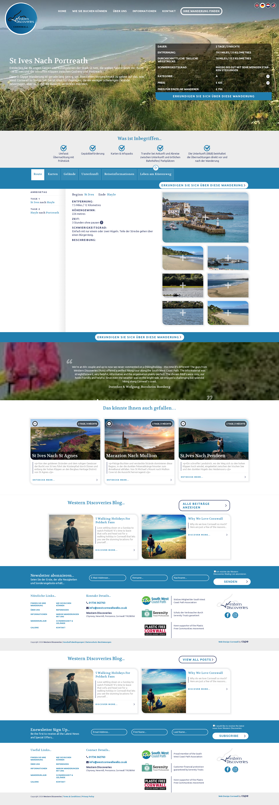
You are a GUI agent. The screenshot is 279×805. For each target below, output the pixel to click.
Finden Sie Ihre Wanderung (38, 604)
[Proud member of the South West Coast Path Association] (155, 754)
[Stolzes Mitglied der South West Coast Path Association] (155, 600)
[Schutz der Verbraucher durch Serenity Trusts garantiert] (155, 613)
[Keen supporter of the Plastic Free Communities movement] (155, 630)
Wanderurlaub (38, 621)
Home (62, 11)
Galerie (35, 628)
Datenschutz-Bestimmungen (98, 642)
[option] (139, 375)
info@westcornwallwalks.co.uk (108, 607)
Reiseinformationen (119, 174)
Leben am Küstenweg (155, 174)
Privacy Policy (88, 796)
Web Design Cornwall (228, 642)
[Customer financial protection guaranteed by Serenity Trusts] (155, 767)
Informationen (144, 11)
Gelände (70, 174)
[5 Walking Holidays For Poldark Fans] (71, 537)
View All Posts (197, 659)
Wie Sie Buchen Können (89, 11)
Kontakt (169, 11)
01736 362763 (97, 602)
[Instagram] (235, 615)
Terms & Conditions (72, 796)
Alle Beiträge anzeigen (196, 505)
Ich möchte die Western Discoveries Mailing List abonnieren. (230, 572)
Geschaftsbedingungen (73, 642)
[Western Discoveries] (21, 18)
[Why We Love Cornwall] (164, 537)
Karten (53, 174)
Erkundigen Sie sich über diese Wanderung (214, 96)
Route (38, 174)
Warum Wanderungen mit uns (67, 615)
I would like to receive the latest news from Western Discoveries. (228, 727)
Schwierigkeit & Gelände (64, 622)
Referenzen (62, 610)
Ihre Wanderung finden (201, 11)
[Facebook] (227, 615)
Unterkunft (90, 174)
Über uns (120, 11)
